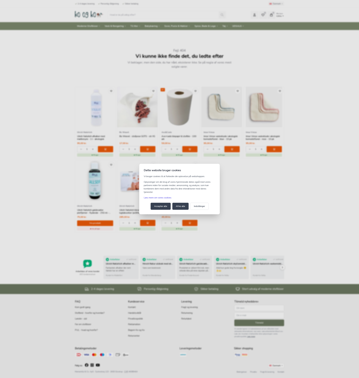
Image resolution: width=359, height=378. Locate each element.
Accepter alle (160, 206)
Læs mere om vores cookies (157, 197)
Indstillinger (199, 206)
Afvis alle (180, 206)
